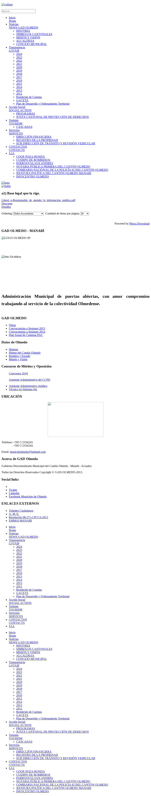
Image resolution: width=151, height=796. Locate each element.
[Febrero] (6, 186)
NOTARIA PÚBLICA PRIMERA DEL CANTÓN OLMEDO (53, 166)
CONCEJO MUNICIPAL (31, 44)
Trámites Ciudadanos (21, 510)
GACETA (22, 100)
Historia (13, 349)
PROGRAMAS (25, 113)
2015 (19, 83)
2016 (19, 80)
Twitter (13, 489)
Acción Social (20, 108)
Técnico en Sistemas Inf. (23, 389)
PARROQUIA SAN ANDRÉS (34, 163)
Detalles (6, 206)
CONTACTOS (18, 148)
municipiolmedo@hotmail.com (28, 451)
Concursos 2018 (18, 373)
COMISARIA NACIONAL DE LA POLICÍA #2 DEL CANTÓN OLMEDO (62, 169)
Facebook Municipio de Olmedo (28, 496)
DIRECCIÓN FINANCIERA (34, 136)
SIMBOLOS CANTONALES (34, 34)
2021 (19, 63)
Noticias (23, 26)
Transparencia (17, 49)
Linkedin (14, 493)
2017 (19, 77)
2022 (19, 60)
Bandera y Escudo (19, 356)
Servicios (16, 132)
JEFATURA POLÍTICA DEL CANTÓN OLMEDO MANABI (53, 173)
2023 (19, 57)
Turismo (15, 122)
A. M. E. (14, 514)
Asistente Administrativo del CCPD (29, 379)
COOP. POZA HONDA (30, 156)
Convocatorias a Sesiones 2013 (27, 328)
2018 (19, 73)
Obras (12, 325)
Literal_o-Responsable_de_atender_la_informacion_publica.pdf (38, 200)
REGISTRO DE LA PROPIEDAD (37, 140)
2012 (19, 93)
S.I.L (12, 153)
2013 (19, 90)
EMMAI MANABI (20, 520)
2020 (19, 67)
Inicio (12, 19)
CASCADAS (24, 126)
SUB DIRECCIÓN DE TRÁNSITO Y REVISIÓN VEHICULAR (55, 143)
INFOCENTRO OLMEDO (32, 176)
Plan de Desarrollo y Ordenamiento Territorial (42, 103)
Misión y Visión (18, 359)
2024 (19, 54)
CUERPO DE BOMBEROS (33, 159)
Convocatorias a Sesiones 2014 (27, 331)
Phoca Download (139, 223)
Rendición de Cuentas (29, 97)
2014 (19, 87)
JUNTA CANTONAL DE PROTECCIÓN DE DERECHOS (52, 116)
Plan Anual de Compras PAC (26, 335)
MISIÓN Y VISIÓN (28, 37)
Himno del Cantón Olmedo (25, 352)
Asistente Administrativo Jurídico (28, 386)
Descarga (6, 203)
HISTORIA (23, 30)
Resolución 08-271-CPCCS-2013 (28, 517)
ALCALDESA (25, 40)
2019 (19, 70)
